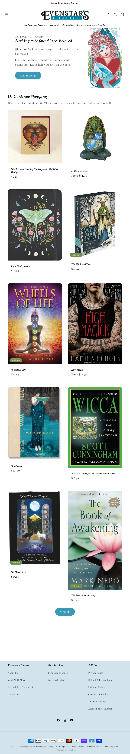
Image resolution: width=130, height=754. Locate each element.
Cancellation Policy (98, 694)
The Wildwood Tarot (81, 264)
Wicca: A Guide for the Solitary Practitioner (93, 473)
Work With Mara (16, 679)
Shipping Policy (96, 687)
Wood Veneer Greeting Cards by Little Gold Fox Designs (34, 171)
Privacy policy (78, 746)
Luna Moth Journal (20, 266)
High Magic (77, 369)
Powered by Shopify (44, 746)
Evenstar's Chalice (27, 746)
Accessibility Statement (20, 687)
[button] (6, 14)
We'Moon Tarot (18, 572)
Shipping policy (112, 746)
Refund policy (62, 746)
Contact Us (14, 694)
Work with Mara (56, 679)
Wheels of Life (18, 369)
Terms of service (94, 746)
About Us (13, 672)
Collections (95, 103)
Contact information (66, 750)
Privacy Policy (95, 672)
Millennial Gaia (79, 171)
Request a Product (58, 672)
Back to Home (28, 75)
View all (65, 611)
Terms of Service (97, 701)
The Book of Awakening (83, 595)
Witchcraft (16, 466)
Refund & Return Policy (101, 679)
